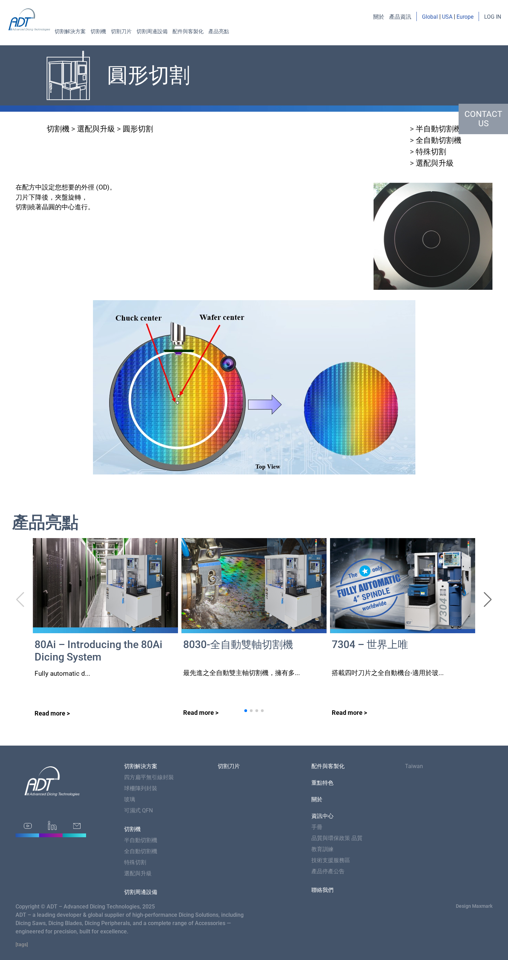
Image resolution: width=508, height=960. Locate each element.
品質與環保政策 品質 (337, 838)
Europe (465, 16)
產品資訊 (400, 16)
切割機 (98, 31)
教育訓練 (322, 849)
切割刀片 (121, 31)
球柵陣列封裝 (140, 788)
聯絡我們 (322, 890)
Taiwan (414, 766)
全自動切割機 (438, 140)
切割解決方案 (70, 31)
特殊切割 (431, 151)
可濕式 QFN (138, 810)
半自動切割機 (438, 128)
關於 (378, 16)
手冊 (316, 827)
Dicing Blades (65, 923)
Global (430, 16)
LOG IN (492, 16)
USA (447, 16)
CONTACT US (483, 118)
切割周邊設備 (152, 31)
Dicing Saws (31, 923)
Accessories (210, 923)
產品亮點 (218, 31)
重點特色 (322, 782)
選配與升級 (96, 128)
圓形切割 (138, 128)
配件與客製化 (188, 31)
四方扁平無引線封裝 (149, 777)
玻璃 (129, 799)
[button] (487, 599)
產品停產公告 (328, 871)
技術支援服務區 (330, 860)
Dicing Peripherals (107, 923)
